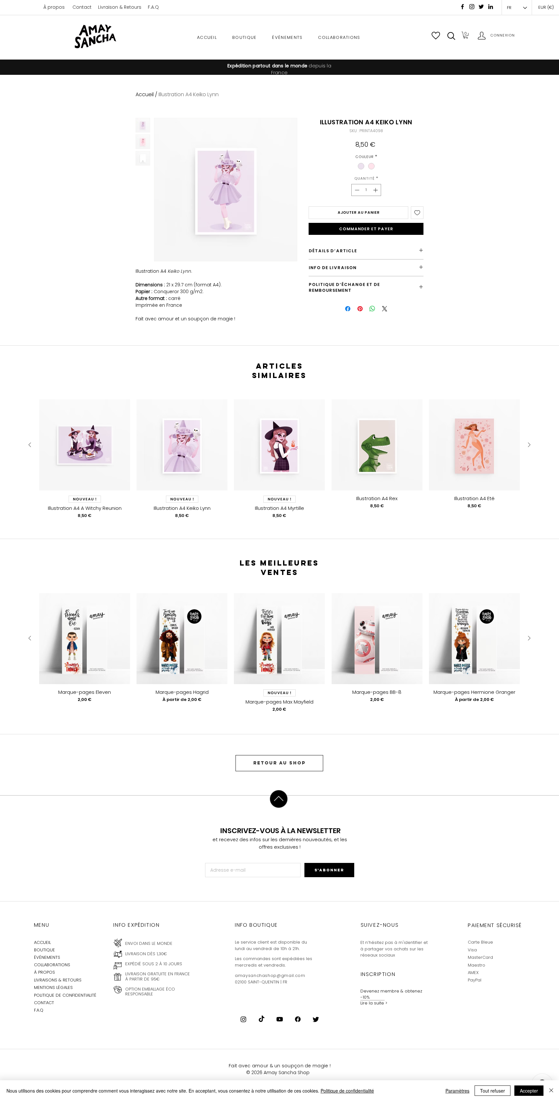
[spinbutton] (366, 190)
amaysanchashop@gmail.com (270, 975)
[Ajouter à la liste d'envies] (417, 212)
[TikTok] (261, 1019)
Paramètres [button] (457, 1090)
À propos (54, 7)
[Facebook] (462, 6)
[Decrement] (356, 190)
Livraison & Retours (119, 7)
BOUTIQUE (44, 950)
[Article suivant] (529, 445)
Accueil (145, 94)
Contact (82, 7)
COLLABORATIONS (52, 965)
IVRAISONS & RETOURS (59, 980)
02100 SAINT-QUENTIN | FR (261, 982)
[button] (451, 36)
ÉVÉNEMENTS (47, 957)
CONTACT (44, 1003)
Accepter (529, 1090)
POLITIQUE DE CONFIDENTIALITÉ (65, 995)
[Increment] (376, 190)
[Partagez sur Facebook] (348, 309)
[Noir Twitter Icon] (481, 6)
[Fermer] (551, 1090)
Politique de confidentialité (347, 1090)
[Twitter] (316, 1019)
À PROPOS (44, 972)
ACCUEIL (42, 942)
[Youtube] (279, 1019)
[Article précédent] (30, 445)
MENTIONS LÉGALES (53, 987)
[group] (279, 459)
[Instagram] (471, 6)
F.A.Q (153, 7)
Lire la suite (372, 1003)
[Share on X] (385, 309)
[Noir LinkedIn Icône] (490, 6)
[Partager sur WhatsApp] (372, 309)
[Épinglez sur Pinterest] (360, 309)
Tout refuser (492, 1090)
